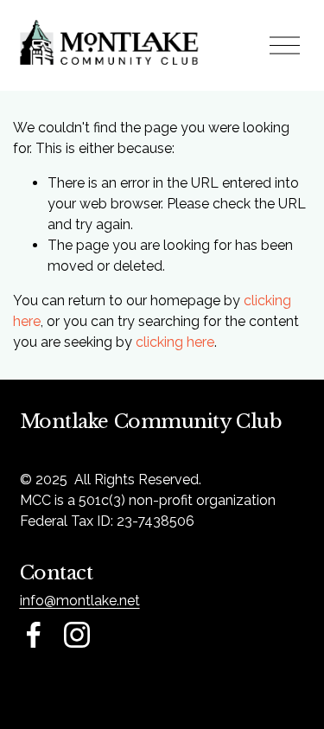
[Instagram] (77, 635)
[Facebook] (34, 635)
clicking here (175, 342)
